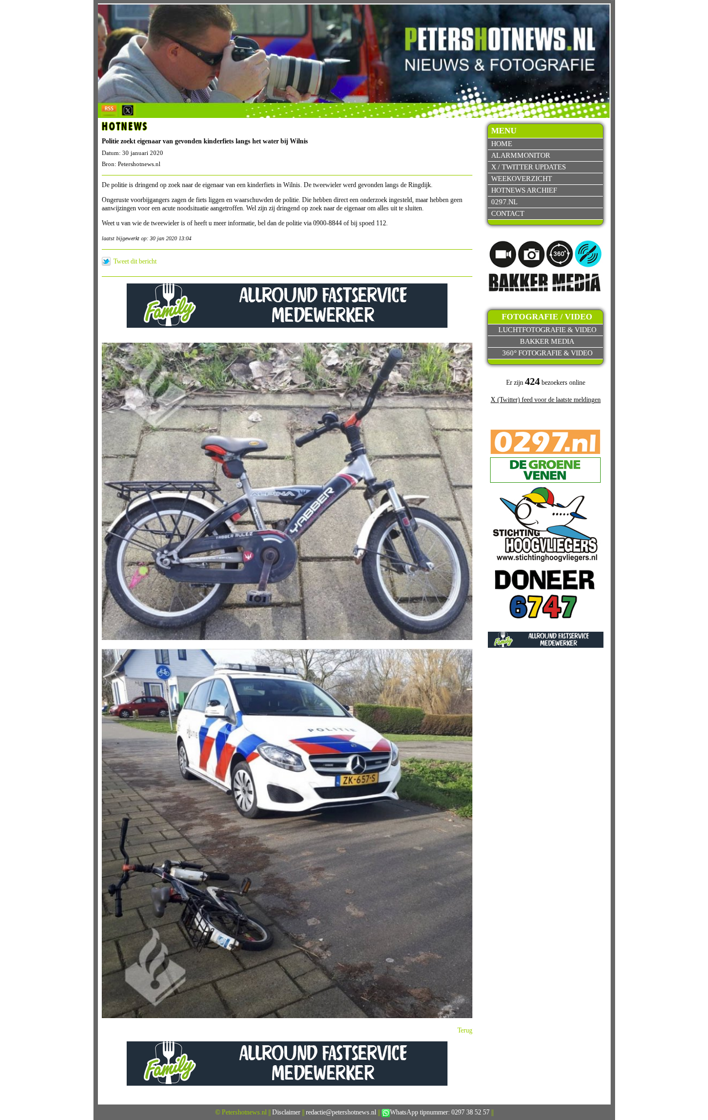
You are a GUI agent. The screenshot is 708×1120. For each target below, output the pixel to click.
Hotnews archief (524, 190)
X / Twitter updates (528, 167)
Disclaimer (286, 1112)
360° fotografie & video (547, 353)
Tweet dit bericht (135, 261)
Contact (507, 213)
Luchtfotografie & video (547, 330)
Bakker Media (547, 341)
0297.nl (504, 202)
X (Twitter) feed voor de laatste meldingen (546, 400)
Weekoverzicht (521, 178)
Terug (464, 1030)
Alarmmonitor (520, 155)
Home (501, 144)
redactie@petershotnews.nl (341, 1112)
